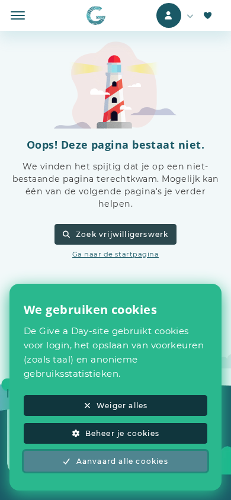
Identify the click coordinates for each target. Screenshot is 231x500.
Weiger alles (122, 405)
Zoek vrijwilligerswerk (122, 234)
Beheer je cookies (122, 433)
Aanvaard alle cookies (122, 461)
